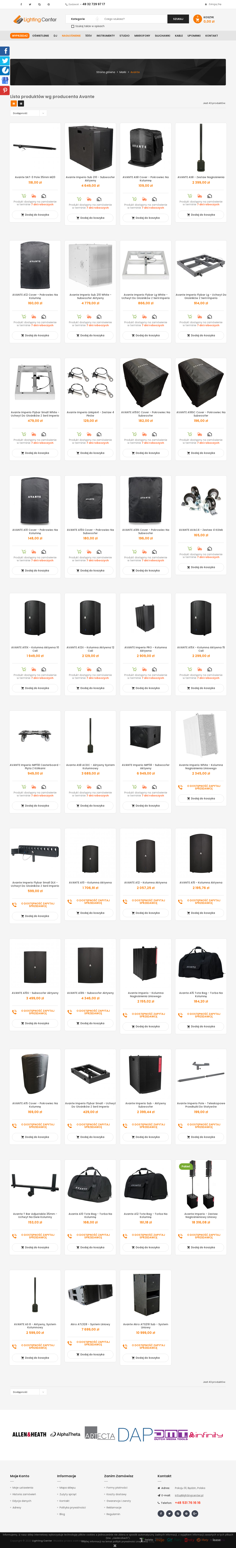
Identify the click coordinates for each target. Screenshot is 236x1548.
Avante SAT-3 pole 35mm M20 (35, 177)
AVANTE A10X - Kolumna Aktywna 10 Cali (35, 649)
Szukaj (178, 19)
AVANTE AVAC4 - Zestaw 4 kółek (201, 530)
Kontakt (211, 36)
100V (88, 36)
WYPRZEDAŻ (20, 36)
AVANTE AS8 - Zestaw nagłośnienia (201, 177)
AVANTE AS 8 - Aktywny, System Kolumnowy (35, 1325)
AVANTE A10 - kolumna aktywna (90, 882)
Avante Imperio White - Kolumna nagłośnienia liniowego (201, 766)
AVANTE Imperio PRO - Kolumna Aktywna (145, 649)
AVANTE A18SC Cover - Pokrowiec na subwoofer (200, 413)
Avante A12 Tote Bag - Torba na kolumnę (145, 1215)
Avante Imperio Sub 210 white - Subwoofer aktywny (90, 296)
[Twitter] (5, 60)
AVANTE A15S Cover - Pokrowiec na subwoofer (90, 531)
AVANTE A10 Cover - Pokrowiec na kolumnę (35, 531)
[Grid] (14, 103)
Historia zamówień (24, 1494)
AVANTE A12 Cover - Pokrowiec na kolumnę (35, 296)
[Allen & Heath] (29, 1434)
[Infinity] (206, 1434)
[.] (21, 4)
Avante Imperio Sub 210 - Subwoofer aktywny (90, 178)
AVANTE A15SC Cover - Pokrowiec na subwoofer (145, 413)
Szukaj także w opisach (90, 26)
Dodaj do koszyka (35, 215)
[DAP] (135, 1434)
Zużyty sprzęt (68, 1494)
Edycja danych (22, 1501)
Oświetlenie (40, 36)
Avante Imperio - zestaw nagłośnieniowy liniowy (201, 1215)
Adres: (165, 1488)
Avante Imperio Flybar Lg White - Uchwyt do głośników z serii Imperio (146, 296)
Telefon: (166, 1503)
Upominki (194, 36)
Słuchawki (162, 36)
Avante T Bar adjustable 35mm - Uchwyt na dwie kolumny (35, 1215)
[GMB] (4, 80)
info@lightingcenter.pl (189, 1495)
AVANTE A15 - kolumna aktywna (201, 882)
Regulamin (113, 1514)
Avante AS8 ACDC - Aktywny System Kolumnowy (90, 766)
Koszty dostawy (116, 1494)
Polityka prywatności (73, 1507)
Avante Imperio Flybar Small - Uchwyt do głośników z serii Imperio (90, 1104)
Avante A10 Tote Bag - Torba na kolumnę (90, 1215)
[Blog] (5, 70)
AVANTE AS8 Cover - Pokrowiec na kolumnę (146, 178)
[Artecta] (100, 1434)
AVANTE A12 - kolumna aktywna (145, 882)
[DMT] (170, 1434)
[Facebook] (5, 51)
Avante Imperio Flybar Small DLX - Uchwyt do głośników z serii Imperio (35, 884)
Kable (179, 36)
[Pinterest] (5, 90)
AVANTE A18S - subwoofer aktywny (90, 993)
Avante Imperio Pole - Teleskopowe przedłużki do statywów (201, 1104)
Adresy (17, 1507)
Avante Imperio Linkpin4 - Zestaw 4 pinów (90, 413)
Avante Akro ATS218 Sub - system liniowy (145, 1325)
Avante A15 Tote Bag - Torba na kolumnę (201, 994)
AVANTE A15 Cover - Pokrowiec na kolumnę (35, 1104)
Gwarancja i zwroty (119, 1501)
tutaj (151, 1541)
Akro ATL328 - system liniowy (90, 1324)
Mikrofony (142, 36)
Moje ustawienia (23, 1487)
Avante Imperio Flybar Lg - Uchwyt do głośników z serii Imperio (201, 296)
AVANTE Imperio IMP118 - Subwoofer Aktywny (146, 766)
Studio (124, 36)
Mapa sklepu (68, 1487)
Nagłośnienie (71, 36)
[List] (21, 103)
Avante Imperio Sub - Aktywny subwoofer (145, 1104)
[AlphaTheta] (64, 1434)
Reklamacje (114, 1507)
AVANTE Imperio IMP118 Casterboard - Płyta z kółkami (35, 766)
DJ (55, 36)
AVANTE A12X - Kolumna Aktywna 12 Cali (90, 649)
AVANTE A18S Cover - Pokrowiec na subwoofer (145, 531)
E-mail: (166, 1495)
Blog (62, 1514)
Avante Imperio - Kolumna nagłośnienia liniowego (146, 994)
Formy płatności (117, 1487)
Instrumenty (106, 36)
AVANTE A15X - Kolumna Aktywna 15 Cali (201, 649)
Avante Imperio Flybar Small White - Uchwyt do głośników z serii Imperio (35, 413)
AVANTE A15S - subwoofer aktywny (35, 993)
